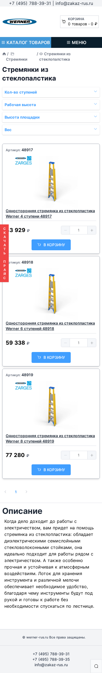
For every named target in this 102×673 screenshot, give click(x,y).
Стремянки (16, 59)
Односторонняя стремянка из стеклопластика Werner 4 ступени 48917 (50, 213)
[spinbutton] (78, 230)
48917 (27, 149)
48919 (27, 374)
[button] (65, 230)
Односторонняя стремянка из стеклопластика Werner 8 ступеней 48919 (50, 438)
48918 (27, 262)
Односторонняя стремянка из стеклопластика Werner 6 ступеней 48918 (50, 326)
